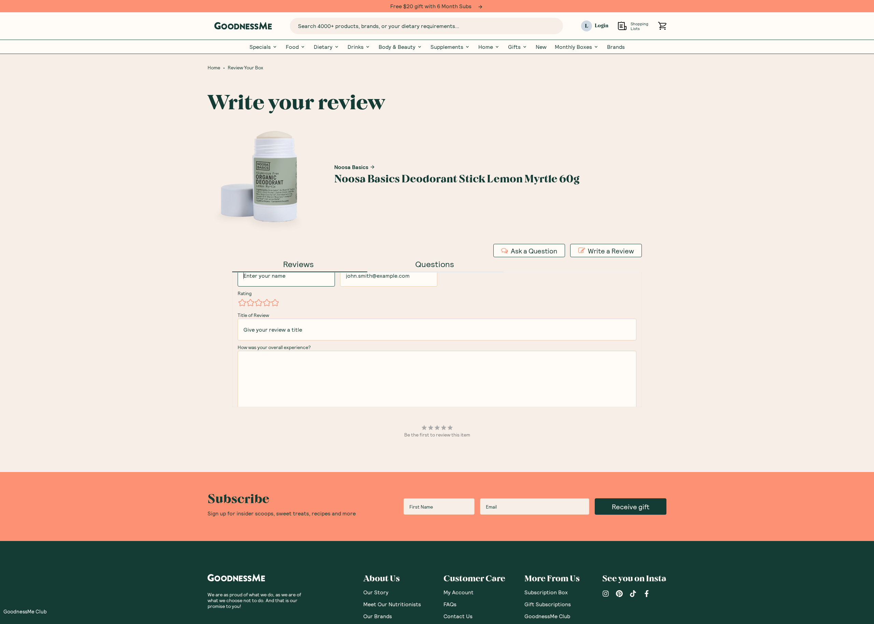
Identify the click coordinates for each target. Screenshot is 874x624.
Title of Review (253, 335)
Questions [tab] (434, 264)
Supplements (447, 47)
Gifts (514, 47)
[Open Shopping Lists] (622, 26)
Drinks (356, 47)
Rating (245, 313)
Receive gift (630, 589)
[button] (25, 611)
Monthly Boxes (573, 47)
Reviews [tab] (298, 264)
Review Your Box (245, 67)
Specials (260, 47)
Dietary (323, 47)
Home (485, 47)
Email (345, 281)
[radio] (242, 322)
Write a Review (611, 251)
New (541, 47)
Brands (616, 47)
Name (244, 281)
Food (292, 47)
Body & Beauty (397, 47)
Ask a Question (534, 251)
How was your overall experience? (274, 367)
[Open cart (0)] (662, 26)
